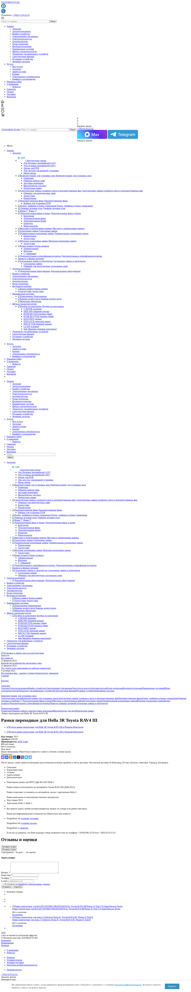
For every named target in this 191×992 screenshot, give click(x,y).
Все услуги (17, 66)
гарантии (23, 828)
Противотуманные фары (130, 698)
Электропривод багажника (25, 36)
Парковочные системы (23, 49)
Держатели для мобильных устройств (30, 54)
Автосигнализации (21, 31)
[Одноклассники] (10, 757)
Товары (10, 26)
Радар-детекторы (20, 44)
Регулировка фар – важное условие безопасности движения (29, 673)
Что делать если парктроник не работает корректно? (26, 668)
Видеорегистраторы (21, 46)
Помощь (5, 945)
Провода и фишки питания (63, 703)
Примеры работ (14, 81)
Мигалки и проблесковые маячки (68, 701)
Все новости (7, 658)
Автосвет (16, 29)
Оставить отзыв (9, 847)
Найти (10, 457)
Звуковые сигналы (21, 61)
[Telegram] (30, 757)
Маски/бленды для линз (64, 711)
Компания (6, 940)
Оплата (10, 92)
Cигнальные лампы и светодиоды (92, 703)
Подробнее (17, 915)
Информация (7, 943)
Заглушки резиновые (43, 711)
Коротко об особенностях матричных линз (21, 663)
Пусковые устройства (22, 59)
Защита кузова (19, 71)
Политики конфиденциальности (128, 985)
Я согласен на (27, 884)
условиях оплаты (29, 823)
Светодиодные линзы (11, 698)
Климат (16, 74)
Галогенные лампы (93, 701)
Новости (16, 86)
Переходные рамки (85, 711)
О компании (12, 84)
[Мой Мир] (14, 757)
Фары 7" (18, 701)
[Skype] (26, 757)
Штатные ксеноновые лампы (150, 701)
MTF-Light (23, 741)
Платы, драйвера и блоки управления (160, 698)
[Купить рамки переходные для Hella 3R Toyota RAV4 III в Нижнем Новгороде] (45, 727)
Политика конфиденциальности (22, 965)
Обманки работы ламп (22, 711)
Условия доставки (15, 962)
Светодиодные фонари (23, 56)
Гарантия (11, 89)
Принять (172, 986)
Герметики (6, 711)
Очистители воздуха (22, 39)
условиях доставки (30, 818)
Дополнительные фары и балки (37, 701)
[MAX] (2, 757)
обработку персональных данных (34, 884)
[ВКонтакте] (6, 757)
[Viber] (22, 757)
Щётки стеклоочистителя (24, 51)
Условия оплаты (14, 960)
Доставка (11, 94)
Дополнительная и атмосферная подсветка (29, 703)
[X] (18, 757)
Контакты (11, 97)
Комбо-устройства (21, 34)
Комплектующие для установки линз (39, 698)
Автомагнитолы (20, 41)
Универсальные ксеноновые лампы (119, 701)
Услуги (10, 64)
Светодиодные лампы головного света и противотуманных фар (87, 698)
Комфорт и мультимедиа (24, 79)
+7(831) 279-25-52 (21, 15)
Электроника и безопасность (26, 76)
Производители (14, 970)
